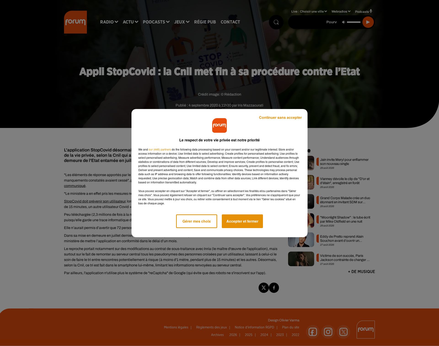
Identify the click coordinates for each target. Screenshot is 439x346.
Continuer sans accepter (280, 117)
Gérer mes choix (196, 221)
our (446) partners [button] (160, 149)
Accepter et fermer (242, 221)
